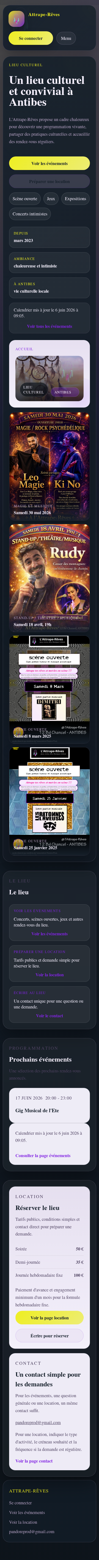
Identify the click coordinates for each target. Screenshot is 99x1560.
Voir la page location (50, 1317)
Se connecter (31, 38)
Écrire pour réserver (50, 1335)
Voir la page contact (34, 1461)
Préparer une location (49, 181)
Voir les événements (49, 163)
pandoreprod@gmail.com (38, 1422)
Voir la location (49, 974)
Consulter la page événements (42, 1155)
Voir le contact (49, 1015)
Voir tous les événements (49, 326)
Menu (66, 38)
